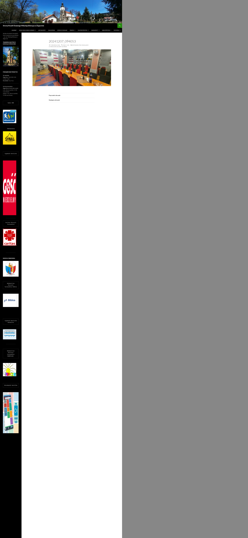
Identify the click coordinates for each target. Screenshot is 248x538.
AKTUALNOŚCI (42, 30)
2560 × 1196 (66, 45)
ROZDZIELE (116, 30)
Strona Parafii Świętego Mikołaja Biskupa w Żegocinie (23, 26)
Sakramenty (94, 30)
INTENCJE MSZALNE (62, 30)
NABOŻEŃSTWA (106, 30)
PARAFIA (72, 30)
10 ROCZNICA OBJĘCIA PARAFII (26, 30)
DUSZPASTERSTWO (82, 30)
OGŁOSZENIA (51, 30)
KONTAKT (14, 30)
